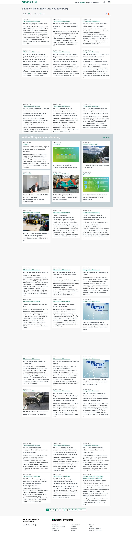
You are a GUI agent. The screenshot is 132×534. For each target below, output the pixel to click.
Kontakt (91, 524)
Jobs (90, 526)
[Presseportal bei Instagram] (35, 524)
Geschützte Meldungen (95, 530)
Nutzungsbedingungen (58, 526)
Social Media (55, 530)
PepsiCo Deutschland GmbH (61, 174)
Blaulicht (82, 2)
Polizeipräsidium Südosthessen (31, 21)
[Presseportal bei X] (33, 525)
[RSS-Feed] (109, 14)
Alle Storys (106, 137)
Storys (77, 2)
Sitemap (73, 530)
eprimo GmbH (56, 144)
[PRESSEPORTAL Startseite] (29, 2)
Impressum (55, 524)
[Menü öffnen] (109, 2)
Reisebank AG (27, 174)
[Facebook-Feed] (106, 14)
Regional (89, 2)
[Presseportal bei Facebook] (31, 525)
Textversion (74, 528)
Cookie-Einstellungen (95, 528)
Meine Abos (96, 2)
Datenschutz (55, 528)
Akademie (73, 526)
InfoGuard (25, 144)
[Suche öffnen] (104, 2)
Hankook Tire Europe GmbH (90, 144)
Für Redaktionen (75, 524)
